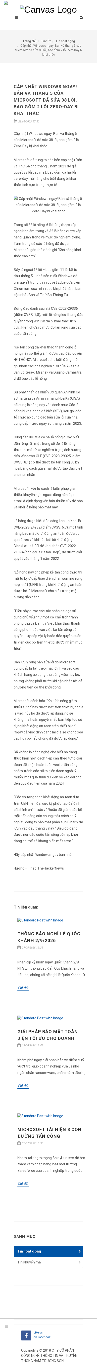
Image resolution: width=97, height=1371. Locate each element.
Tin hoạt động (65, 41)
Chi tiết (23, 988)
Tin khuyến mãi (29, 1262)
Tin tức (46, 41)
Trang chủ (29, 41)
